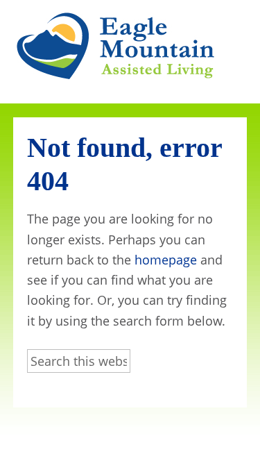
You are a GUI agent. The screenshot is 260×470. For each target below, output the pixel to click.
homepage (166, 259)
